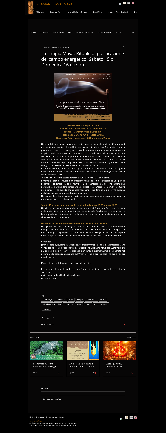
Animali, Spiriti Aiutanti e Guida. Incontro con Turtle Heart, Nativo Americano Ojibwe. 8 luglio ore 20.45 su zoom (82, 365)
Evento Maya (44, 32)
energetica (69, 304)
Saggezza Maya (58, 32)
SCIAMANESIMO (49, 4)
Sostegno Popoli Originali (84, 32)
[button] (133, 32)
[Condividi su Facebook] (42, 317)
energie (80, 300)
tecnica (87, 304)
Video (70, 32)
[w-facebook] (120, 4)
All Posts (33, 32)
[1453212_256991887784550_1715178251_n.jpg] (133, 3)
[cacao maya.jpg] (124, 3)
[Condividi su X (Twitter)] (48, 317)
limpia (78, 304)
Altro (117, 32)
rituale (102, 300)
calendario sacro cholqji (52, 304)
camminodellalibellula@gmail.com (66, 425)
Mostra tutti (131, 337)
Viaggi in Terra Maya (104, 32)
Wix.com (61, 417)
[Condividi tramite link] (53, 317)
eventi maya (47, 300)
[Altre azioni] (123, 47)
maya (71, 300)
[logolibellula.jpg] (128, 3)
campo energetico (101, 304)
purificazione (91, 300)
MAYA (68, 4)
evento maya (60, 300)
